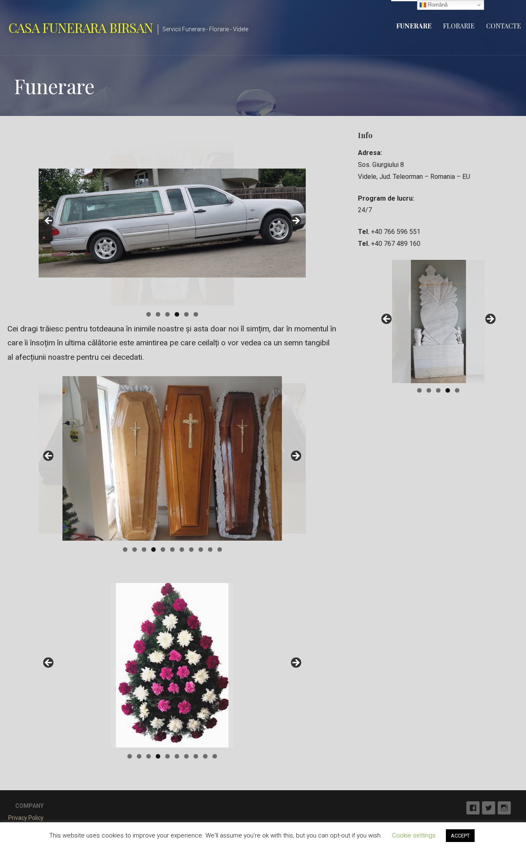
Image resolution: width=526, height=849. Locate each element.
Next (295, 221)
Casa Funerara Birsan (80, 27)
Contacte (503, 25)
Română (437, 5)
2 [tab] (158, 314)
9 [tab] (200, 549)
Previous (49, 221)
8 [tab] (191, 549)
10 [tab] (210, 549)
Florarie (459, 25)
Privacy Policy (26, 817)
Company (29, 806)
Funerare (413, 25)
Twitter (488, 807)
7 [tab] (182, 549)
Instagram (504, 807)
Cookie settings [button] (414, 835)
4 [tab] (177, 314)
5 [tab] (186, 314)
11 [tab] (219, 549)
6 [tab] (196, 314)
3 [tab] (167, 314)
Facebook (473, 807)
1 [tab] (148, 314)
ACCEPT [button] (460, 836)
